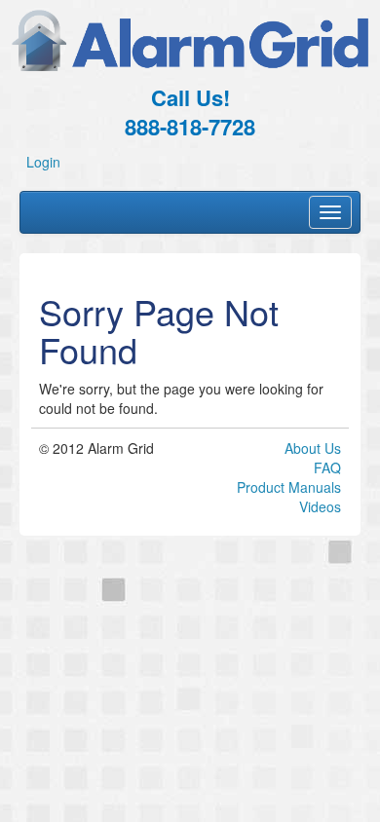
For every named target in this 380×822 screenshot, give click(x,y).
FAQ (327, 467)
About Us (313, 448)
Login (43, 161)
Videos (320, 506)
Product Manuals (289, 487)
